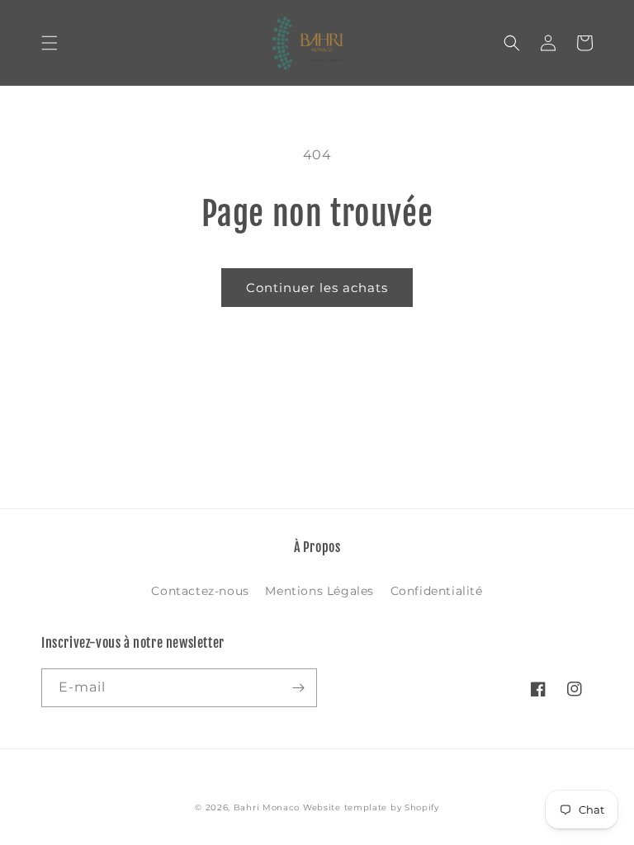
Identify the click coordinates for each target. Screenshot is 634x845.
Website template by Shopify (371, 807)
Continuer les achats (317, 287)
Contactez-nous (199, 590)
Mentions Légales (319, 590)
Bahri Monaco (267, 807)
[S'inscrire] (298, 687)
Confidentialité (436, 590)
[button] (49, 43)
